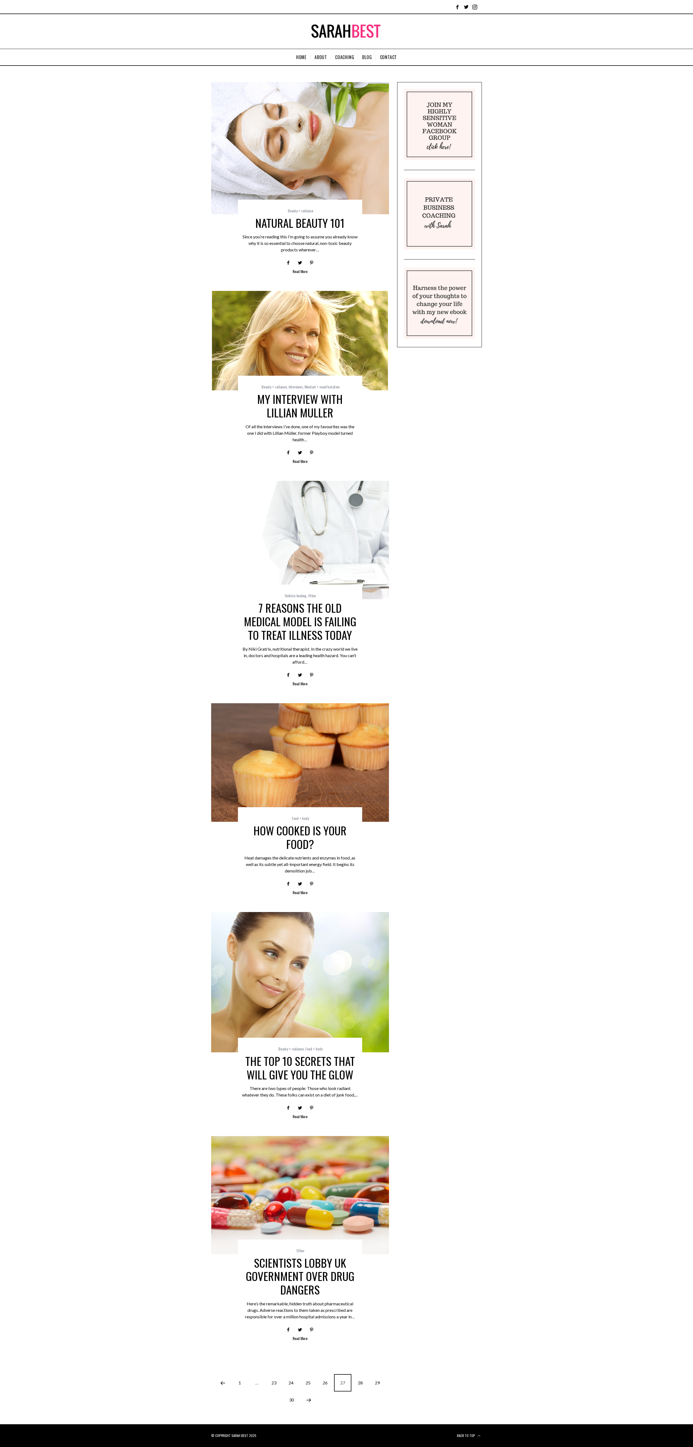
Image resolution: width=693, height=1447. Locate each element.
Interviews (296, 387)
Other (312, 595)
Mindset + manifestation (322, 387)
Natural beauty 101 (300, 223)
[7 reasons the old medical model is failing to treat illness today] (300, 540)
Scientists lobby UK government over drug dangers (300, 1276)
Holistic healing (295, 595)
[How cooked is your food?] (300, 762)
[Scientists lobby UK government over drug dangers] (300, 1195)
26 (325, 1382)
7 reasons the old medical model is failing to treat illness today (300, 621)
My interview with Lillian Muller (300, 406)
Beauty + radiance (300, 210)
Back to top (466, 1435)
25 (308, 1382)
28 (360, 1382)
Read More (300, 272)
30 (291, 1399)
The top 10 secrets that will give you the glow (300, 1068)
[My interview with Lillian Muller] (300, 340)
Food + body (300, 818)
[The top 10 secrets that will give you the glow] (300, 982)
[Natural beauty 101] (300, 148)
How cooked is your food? (299, 837)
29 (377, 1382)
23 (274, 1382)
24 (291, 1382)
